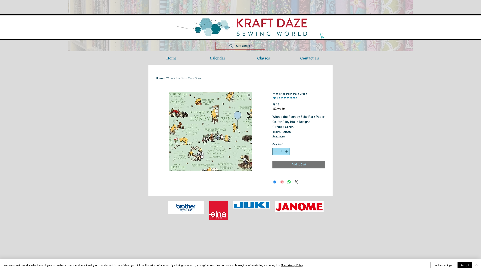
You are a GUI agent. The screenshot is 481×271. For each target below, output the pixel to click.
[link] (322, 35)
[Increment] (286, 151)
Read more (278, 136)
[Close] (476, 265)
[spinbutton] (281, 151)
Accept (465, 265)
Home (159, 78)
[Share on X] (296, 182)
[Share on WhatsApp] (289, 182)
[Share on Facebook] (275, 182)
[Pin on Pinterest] (282, 182)
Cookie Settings (442, 265)
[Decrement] (275, 151)
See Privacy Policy (292, 265)
